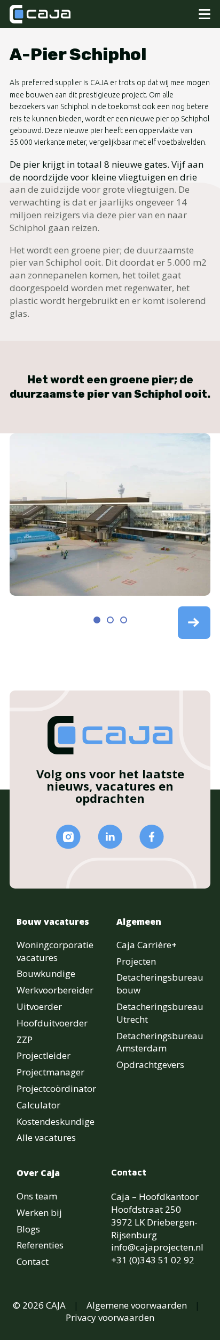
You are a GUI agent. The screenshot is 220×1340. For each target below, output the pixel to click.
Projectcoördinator (56, 1088)
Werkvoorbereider (55, 990)
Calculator (38, 1105)
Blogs (28, 1229)
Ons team (37, 1196)
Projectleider (43, 1055)
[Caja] (40, 14)
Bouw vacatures (53, 921)
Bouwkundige (46, 973)
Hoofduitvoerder (52, 1023)
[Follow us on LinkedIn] (110, 837)
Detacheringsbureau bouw (159, 983)
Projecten (136, 961)
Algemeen (138, 921)
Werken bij (39, 1212)
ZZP (25, 1039)
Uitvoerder (39, 1006)
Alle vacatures (46, 1137)
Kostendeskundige (56, 1121)
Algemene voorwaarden (137, 1305)
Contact (33, 1261)
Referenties (40, 1245)
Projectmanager (50, 1072)
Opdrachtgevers (150, 1064)
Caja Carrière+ (146, 945)
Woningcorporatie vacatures (55, 951)
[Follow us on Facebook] (151, 837)
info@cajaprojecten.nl (157, 1247)
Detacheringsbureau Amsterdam (159, 1042)
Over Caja (38, 1173)
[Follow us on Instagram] (68, 837)
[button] (96, 619)
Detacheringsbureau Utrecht (159, 1012)
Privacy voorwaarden (110, 1317)
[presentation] (194, 621)
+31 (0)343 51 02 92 (152, 1260)
